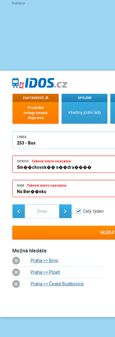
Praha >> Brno (44, 260)
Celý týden (93, 211)
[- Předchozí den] (19, 211)
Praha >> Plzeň (45, 272)
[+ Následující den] (65, 211)
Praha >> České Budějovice (57, 283)
